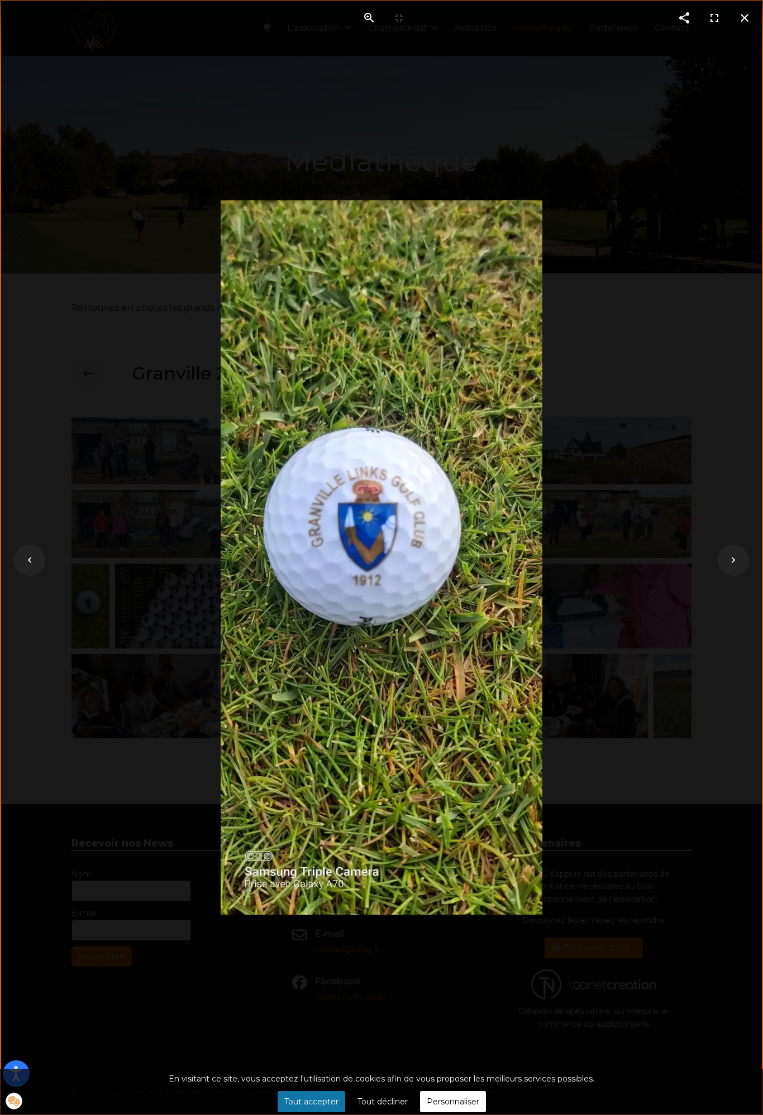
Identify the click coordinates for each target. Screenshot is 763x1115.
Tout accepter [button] (311, 1102)
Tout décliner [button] (382, 1102)
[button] (14, 1101)
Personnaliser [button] (453, 1102)
